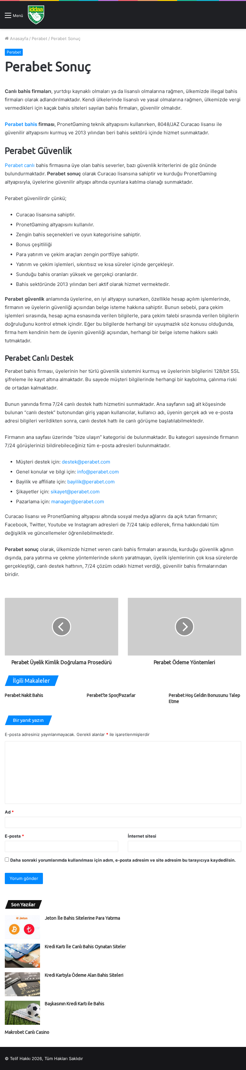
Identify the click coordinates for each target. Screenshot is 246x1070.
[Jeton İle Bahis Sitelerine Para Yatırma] (22, 927)
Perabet (39, 38)
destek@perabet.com (86, 462)
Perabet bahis (21, 124)
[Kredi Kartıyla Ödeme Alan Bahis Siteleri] (22, 984)
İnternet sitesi (142, 836)
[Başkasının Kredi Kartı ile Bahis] (22, 1013)
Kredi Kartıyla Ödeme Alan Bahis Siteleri (84, 975)
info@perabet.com (98, 472)
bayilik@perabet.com (91, 482)
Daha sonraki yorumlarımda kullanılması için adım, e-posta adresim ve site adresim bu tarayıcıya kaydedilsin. (123, 860)
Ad (9, 812)
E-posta (14, 836)
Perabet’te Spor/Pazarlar (111, 695)
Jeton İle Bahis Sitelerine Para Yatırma (82, 918)
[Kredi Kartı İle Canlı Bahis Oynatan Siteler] (22, 956)
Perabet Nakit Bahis (24, 695)
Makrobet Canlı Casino (27, 1032)
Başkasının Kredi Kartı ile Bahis (74, 1003)
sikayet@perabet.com (75, 492)
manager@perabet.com (77, 501)
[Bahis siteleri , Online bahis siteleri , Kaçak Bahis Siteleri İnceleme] (36, 14)
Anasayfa (18, 38)
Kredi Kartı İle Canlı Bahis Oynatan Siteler (85, 946)
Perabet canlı (20, 165)
